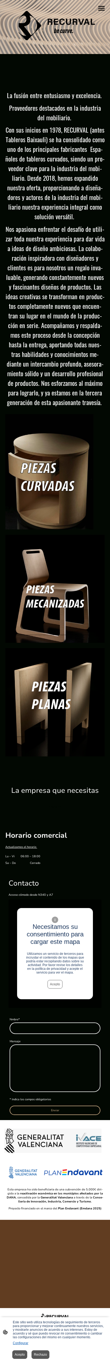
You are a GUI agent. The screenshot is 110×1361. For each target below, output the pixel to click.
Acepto (55, 984)
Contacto (55, 807)
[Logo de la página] (55, 24)
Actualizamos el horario (21, 847)
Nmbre (15, 1019)
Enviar (55, 1110)
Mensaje (15, 1041)
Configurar (20, 1343)
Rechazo (40, 1354)
